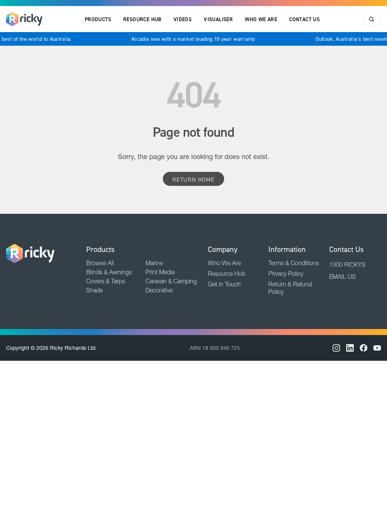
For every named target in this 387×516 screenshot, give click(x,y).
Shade (94, 290)
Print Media (160, 272)
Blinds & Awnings (109, 272)
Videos (182, 19)
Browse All (100, 263)
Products (98, 19)
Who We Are (261, 19)
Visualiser (218, 19)
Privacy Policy (285, 273)
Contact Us (304, 19)
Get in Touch (224, 284)
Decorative (159, 290)
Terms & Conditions (293, 263)
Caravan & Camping (171, 281)
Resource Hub (142, 19)
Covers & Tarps (105, 281)
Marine (154, 263)
